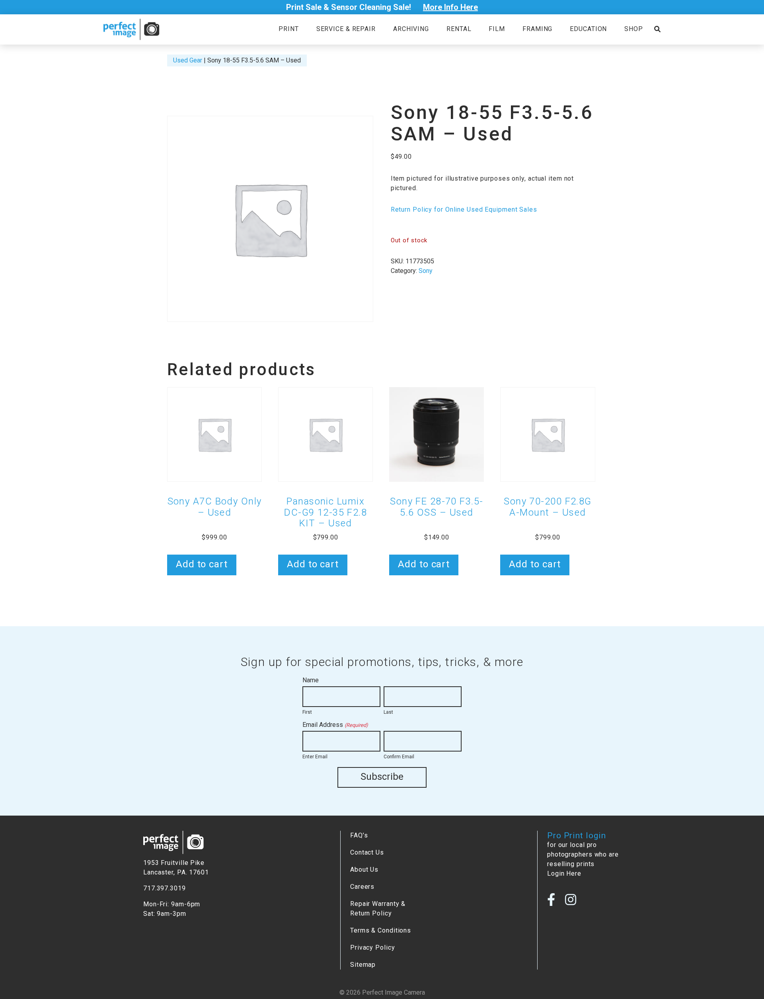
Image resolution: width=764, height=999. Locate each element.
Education (588, 29)
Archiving (411, 29)
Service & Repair (346, 29)
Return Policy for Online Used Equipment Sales (464, 209)
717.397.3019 (164, 888)
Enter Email (314, 756)
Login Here (564, 873)
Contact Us (367, 852)
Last (388, 712)
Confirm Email (399, 756)
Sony (426, 271)
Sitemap (363, 964)
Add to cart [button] (202, 564)
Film (497, 29)
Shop (633, 29)
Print (288, 29)
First (307, 712)
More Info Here (450, 7)
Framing (537, 29)
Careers (362, 886)
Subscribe (382, 776)
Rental (458, 29)
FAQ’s (359, 835)
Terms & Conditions (380, 930)
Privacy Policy (372, 947)
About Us (364, 869)
